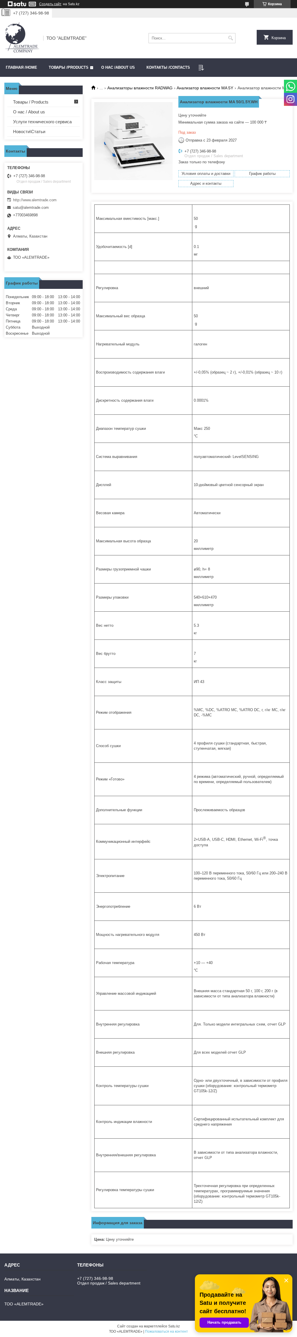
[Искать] (230, 38)
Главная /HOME (21, 67)
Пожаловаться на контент (166, 1331)
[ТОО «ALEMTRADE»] (21, 38)
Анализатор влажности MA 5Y (205, 88)
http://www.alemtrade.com (35, 200)
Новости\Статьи (29, 131)
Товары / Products (30, 101)
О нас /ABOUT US (118, 67)
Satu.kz (174, 1326)
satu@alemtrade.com (31, 207)
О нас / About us (29, 111)
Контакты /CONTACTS (168, 67)
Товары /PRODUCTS (68, 67)
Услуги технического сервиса (42, 121)
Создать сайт (50, 4)
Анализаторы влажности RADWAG (140, 88)
